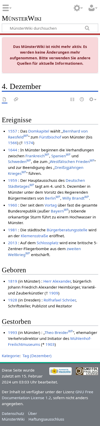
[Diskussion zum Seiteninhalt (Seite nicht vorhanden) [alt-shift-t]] (16, 100)
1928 (12, 299)
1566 (12, 142)
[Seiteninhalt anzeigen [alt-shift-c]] (4, 100)
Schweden (19, 161)
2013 (12, 242)
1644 (12, 149)
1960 (12, 205)
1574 (28, 142)
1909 (53, 293)
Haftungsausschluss (46, 419)
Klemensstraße (34, 235)
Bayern (59, 211)
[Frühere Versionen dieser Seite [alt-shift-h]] (82, 100)
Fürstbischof (50, 137)
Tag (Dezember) (37, 355)
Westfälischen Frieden (72, 161)
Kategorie (10, 355)
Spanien (61, 155)
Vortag (51, 205)
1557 (12, 131)
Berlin (52, 198)
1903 (50, 344)
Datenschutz (13, 413)
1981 (12, 229)
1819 (12, 281)
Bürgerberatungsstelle (67, 229)
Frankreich (37, 155)
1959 (12, 180)
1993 (12, 332)
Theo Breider (59, 332)
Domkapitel (38, 131)
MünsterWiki (22, 18)
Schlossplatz (47, 242)
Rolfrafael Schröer (60, 299)
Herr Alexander (57, 281)
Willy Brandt (75, 198)
